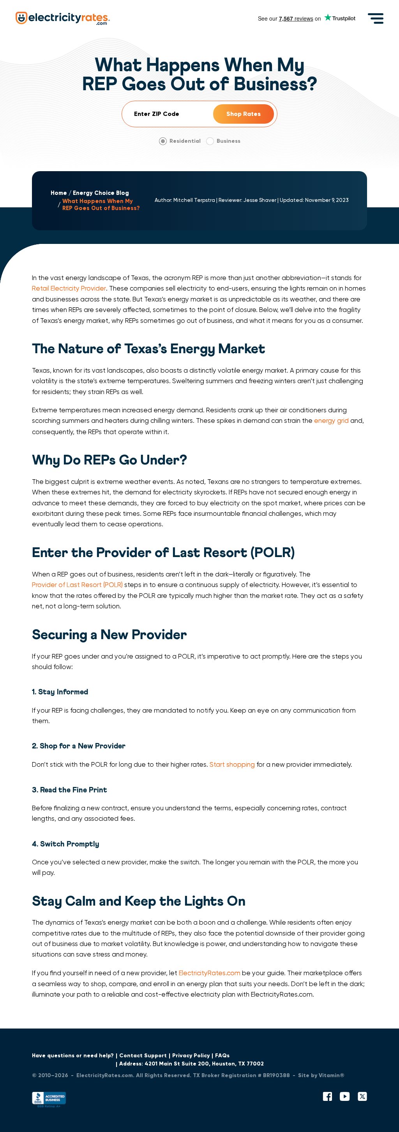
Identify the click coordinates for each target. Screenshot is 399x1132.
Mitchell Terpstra (194, 200)
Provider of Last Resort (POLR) (77, 585)
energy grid (331, 420)
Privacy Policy (191, 1055)
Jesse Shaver (260, 200)
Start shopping (232, 764)
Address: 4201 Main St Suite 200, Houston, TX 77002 (191, 1063)
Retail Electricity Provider (69, 288)
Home (59, 193)
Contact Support (143, 1055)
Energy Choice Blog (101, 193)
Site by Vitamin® (321, 1075)
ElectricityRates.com (209, 973)
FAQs (222, 1055)
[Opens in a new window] (49, 1101)
